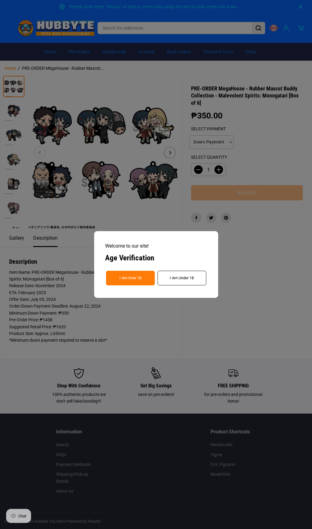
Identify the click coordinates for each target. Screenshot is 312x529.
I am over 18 (130, 278)
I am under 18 (182, 278)
